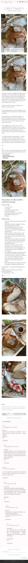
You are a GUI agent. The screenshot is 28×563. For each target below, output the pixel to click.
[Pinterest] (20, 2)
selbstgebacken (21, 408)
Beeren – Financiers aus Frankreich (6, 414)
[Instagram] (18, 2)
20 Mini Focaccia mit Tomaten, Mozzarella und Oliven (19, 414)
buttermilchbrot (21, 406)
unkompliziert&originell (7, 409)
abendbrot (4, 406)
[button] (6, 275)
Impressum (6, 560)
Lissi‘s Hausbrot (6, 154)
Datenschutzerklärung (15, 560)
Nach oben (24, 557)
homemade (14, 408)
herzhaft (9, 408)
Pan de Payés (5, 157)
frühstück (4, 408)
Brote (15, 406)
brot (12, 406)
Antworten (5, 440)
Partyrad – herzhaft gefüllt (8, 156)
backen (9, 406)
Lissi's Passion (8, 2)
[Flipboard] (22, 2)
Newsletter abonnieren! (14, 554)
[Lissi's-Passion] (25, 2)
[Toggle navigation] (2, 2)
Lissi (5, 445)
